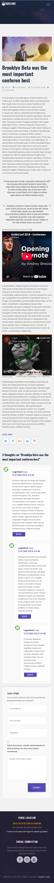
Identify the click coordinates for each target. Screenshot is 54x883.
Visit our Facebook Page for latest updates (28, 831)
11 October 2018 (38, 87)
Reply (19, 534)
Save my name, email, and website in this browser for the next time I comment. (26, 748)
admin (7, 87)
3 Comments (8, 90)
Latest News (20, 87)
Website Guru (44, 877)
